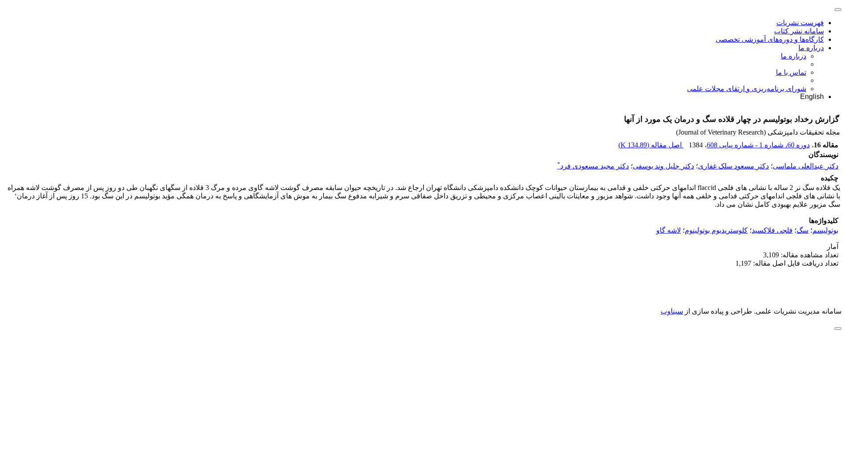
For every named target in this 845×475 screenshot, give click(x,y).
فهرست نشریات (800, 22)
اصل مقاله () (650, 145)
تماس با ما (791, 72)
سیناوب (672, 311)
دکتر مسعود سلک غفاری (733, 166)
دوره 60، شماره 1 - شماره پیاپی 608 (758, 145)
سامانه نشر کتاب (799, 31)
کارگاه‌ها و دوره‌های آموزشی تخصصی (770, 39)
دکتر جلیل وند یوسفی (663, 166)
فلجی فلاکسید (772, 230)
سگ (802, 230)
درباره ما (811, 47)
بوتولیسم (825, 230)
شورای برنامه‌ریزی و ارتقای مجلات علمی (746, 88)
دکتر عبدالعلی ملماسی (805, 166)
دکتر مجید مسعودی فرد (593, 166)
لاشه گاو (668, 230)
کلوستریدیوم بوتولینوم (716, 230)
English (812, 96)
